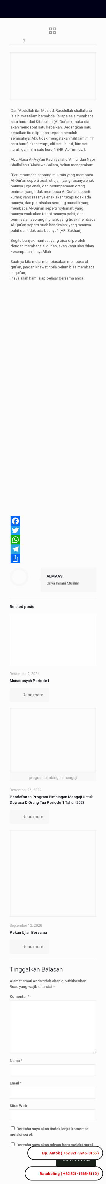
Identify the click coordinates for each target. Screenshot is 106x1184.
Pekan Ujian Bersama (28, 932)
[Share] (53, 558)
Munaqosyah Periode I (29, 680)
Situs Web (18, 1106)
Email (15, 1083)
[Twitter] (53, 530)
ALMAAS (54, 576)
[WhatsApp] (53, 539)
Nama (16, 1060)
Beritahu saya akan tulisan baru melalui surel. (55, 1145)
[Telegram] (53, 549)
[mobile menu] (98, 9)
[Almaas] (48, 8)
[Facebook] (53, 521)
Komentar (19, 996)
